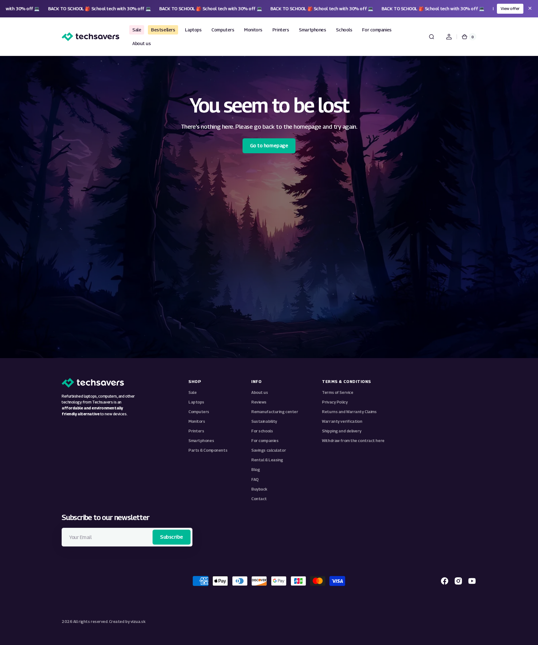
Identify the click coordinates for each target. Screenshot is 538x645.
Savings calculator (268, 450)
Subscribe (171, 537)
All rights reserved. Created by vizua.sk (109, 621)
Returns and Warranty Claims (349, 411)
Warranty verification (342, 421)
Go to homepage (269, 146)
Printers (196, 431)
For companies (264, 440)
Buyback (259, 489)
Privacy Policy (334, 402)
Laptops (196, 402)
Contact (259, 498)
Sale (192, 392)
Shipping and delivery (341, 431)
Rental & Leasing (267, 460)
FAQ (255, 479)
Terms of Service (337, 392)
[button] (431, 37)
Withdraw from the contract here (353, 440)
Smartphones (201, 440)
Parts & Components (207, 450)
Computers (198, 411)
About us (259, 392)
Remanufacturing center (274, 411)
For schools (262, 431)
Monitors (196, 421)
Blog (255, 469)
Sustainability (264, 421)
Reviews (259, 402)
